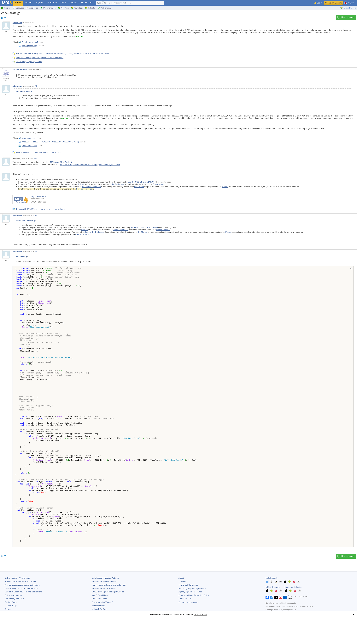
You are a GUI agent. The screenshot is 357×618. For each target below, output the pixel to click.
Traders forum (11, 602)
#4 (35, 174)
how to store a (59, 209)
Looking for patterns (23, 152)
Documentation (49, 8)
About (181, 578)
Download (102, 602)
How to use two (45, 209)
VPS (63, 2)
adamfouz (17, 23)
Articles (7, 8)
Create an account (333, 3)
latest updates (104, 581)
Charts (7, 609)
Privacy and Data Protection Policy (193, 595)
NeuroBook (78, 8)
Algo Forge (33, 8)
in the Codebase (117, 184)
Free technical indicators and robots (20, 581)
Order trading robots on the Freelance (21, 588)
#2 (36, 86)
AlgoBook (65, 8)
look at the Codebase (91, 186)
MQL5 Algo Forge (99, 599)
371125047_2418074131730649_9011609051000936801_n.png (50, 142)
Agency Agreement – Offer (190, 592)
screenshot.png (28, 138)
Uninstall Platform (99, 609)
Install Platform (98, 606)
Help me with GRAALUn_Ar (26, 209)
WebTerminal (106, 8)
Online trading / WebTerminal (17, 578)
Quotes (73, 2)
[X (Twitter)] (276, 597)
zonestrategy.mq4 (29, 145)
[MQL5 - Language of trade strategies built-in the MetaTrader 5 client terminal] (7, 2)
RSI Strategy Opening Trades (29, 61)
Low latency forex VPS (14, 599)
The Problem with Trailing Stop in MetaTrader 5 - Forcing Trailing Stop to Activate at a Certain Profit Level (62, 53)
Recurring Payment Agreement (192, 588)
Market (28, 2)
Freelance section (84, 189)
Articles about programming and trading (22, 585)
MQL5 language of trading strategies (108, 592)
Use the (141, 182)
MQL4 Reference (38, 196)
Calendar (91, 8)
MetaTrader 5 (272, 578)
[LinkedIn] (285, 597)
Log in (319, 3)
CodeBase (20, 8)
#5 (36, 215)
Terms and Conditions (188, 585)
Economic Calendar (293, 587)
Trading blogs (11, 606)
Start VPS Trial (350, 8)
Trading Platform (105, 578)
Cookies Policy (184, 599)
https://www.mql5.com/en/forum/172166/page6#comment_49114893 (90, 164)
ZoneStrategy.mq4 (30, 42)
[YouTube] (280, 597)
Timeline (182, 581)
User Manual (103, 588)
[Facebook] (267, 597)
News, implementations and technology (109, 585)
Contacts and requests (188, 602)
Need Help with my (41, 152)
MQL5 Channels (273, 587)
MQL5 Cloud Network (101, 595)
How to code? (56, 152)
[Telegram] (271, 597)
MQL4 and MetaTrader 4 (61, 162)
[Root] (2, 18)
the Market (139, 186)
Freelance (52, 2)
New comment (347, 17)
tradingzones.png (29, 46)
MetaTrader (86, 2)
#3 (35, 159)
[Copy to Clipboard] (351, 268)
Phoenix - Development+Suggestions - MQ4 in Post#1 (39, 57)
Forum (18, 2)
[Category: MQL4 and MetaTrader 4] (5, 18)
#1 (41, 69)
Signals (40, 2)
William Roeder (20, 69)
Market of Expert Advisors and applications (23, 592)
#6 (36, 251)
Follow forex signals (13, 595)
